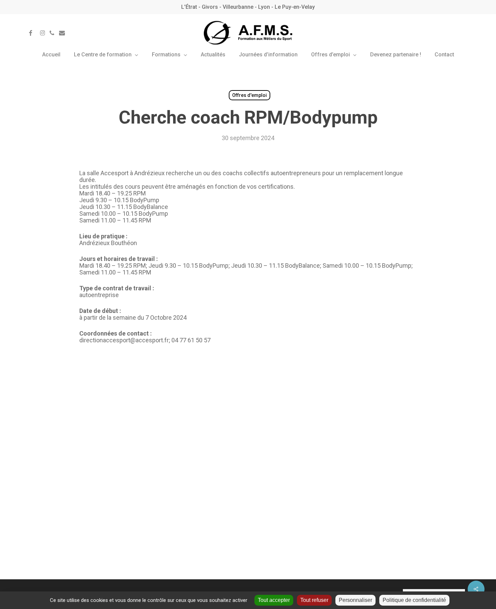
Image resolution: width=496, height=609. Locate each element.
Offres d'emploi (249, 95)
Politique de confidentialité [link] (414, 600)
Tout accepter (274, 600)
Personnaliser (355, 600)
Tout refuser (314, 600)
